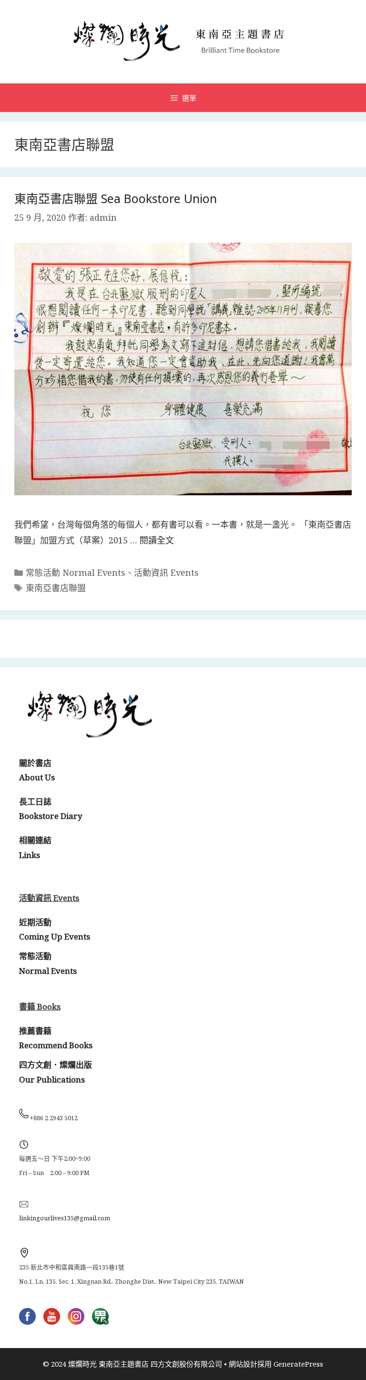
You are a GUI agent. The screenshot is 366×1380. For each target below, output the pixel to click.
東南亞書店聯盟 (56, 587)
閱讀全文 (157, 540)
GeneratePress (298, 1364)
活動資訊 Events (166, 572)
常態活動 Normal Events (75, 572)
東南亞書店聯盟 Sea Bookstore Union (115, 198)
